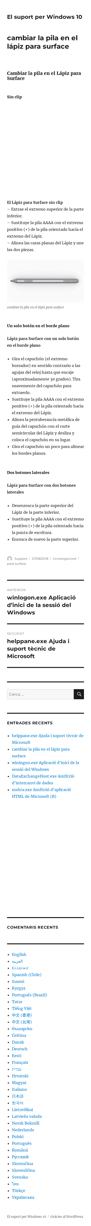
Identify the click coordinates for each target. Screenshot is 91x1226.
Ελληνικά (20, 968)
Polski (18, 1136)
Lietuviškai (22, 1109)
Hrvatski (20, 1075)
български (22, 1028)
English (19, 954)
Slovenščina (23, 1170)
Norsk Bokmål (25, 1123)
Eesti (16, 1055)
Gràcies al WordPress (66, 1217)
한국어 (18, 1102)
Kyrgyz (18, 988)
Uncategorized (64, 558)
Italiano (19, 1089)
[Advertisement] (45, 151)
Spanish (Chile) (26, 974)
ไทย (15, 1183)
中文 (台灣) (22, 1021)
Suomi (18, 981)
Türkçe (18, 1190)
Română (20, 1150)
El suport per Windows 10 (44, 16)
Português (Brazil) (29, 995)
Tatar (17, 1001)
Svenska (20, 1177)
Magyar (19, 1082)
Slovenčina (22, 1163)
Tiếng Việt (22, 1008)
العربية (17, 961)
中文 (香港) (22, 1015)
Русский (20, 1156)
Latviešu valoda (27, 1116)
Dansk (18, 1042)
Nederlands (23, 1129)
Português (22, 1143)
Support (21, 558)
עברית (16, 1069)
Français (20, 1062)
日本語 (18, 1096)
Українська (23, 1197)
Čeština (19, 1035)
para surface (16, 564)
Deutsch (20, 1048)
